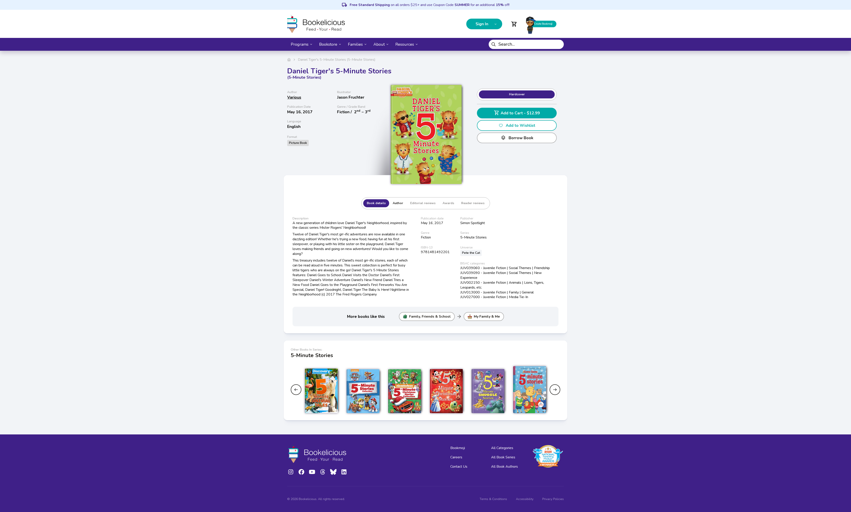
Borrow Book (517, 138)
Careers (456, 457)
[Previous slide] (296, 389)
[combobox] (526, 44)
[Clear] (559, 44)
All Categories (502, 448)
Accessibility (524, 499)
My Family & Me (487, 316)
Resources (404, 44)
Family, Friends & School (430, 316)
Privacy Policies (553, 499)
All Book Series (503, 457)
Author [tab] (398, 203)
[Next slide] (555, 389)
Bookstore (328, 44)
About (379, 44)
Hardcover (517, 94)
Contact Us (458, 466)
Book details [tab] (376, 203)
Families (355, 44)
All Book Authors (504, 466)
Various (294, 97)
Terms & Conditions (493, 499)
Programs (299, 44)
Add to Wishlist (520, 125)
